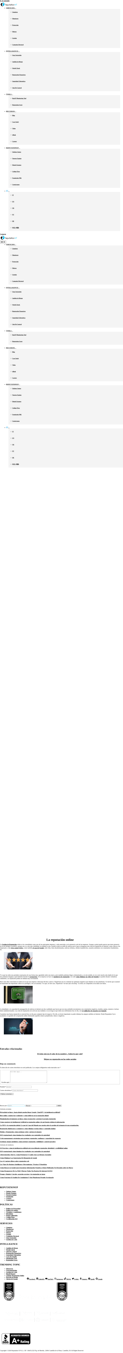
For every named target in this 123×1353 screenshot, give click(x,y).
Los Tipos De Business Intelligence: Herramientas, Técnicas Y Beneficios (23, 1164)
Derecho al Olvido (12, 1277)
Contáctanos (10, 1200)
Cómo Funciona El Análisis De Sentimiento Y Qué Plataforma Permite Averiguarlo (27, 1177)
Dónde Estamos (11, 1193)
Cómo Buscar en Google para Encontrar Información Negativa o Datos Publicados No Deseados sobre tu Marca (36, 1168)
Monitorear (10, 1229)
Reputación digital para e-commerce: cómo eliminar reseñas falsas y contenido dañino (28, 1128)
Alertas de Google (12, 1279)
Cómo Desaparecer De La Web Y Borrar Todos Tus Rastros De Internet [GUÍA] (26, 1171)
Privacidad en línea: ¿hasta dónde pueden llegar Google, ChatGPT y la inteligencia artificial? (30, 1112)
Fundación (9, 1196)
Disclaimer (9, 1214)
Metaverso (9, 1268)
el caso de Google (38, 948)
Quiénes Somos (11, 1191)
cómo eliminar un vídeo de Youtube (87, 977)
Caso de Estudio (11, 1257)
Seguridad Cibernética (13, 1255)
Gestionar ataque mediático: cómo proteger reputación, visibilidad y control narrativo (28, 1141)
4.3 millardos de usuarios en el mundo (94, 1011)
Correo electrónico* (6, 1090)
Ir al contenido (5, 1)
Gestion (8, 1234)
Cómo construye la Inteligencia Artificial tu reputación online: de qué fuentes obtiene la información (32, 1122)
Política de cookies (12, 1210)
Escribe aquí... (6, 1082)
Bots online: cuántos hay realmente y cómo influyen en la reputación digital (24, 1115)
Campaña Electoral (12, 1236)
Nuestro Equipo (11, 1195)
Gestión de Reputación (9, 944)
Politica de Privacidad (13, 1208)
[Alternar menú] (15, 8)
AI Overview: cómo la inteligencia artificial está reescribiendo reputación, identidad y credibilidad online (34, 1148)
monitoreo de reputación (61, 977)
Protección (9, 1231)
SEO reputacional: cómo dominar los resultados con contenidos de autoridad (25, 1135)
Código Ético (10, 1217)
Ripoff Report (10, 1274)
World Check (10, 1250)
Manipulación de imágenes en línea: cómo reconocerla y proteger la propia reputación (28, 1119)
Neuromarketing (11, 1270)
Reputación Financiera (13, 1253)
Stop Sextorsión (11, 1238)
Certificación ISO (11, 1219)
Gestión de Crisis (11, 1239)
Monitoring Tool (11, 1258)
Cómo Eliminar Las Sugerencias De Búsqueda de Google (18, 1158)
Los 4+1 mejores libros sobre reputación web (14, 1161)
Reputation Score (11, 1260)
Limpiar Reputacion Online (15, 1275)
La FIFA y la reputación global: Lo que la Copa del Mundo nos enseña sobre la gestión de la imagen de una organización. (39, 1125)
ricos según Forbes (17, 948)
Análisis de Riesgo (12, 1248)
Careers (8, 1198)
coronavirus (33, 977)
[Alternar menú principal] (3, 242)
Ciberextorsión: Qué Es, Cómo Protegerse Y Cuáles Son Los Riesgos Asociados (25, 1155)
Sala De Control (11, 1251)
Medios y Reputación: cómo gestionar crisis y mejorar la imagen (21, 1132)
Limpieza (9, 1227)
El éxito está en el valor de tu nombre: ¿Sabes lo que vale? (60, 1054)
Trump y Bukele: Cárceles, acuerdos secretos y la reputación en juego (22, 1174)
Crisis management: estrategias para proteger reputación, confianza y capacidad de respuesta (30, 1138)
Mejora (8, 1232)
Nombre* (3, 1087)
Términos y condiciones (13, 1212)
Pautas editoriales (12, 1215)
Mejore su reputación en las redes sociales (60, 1059)
